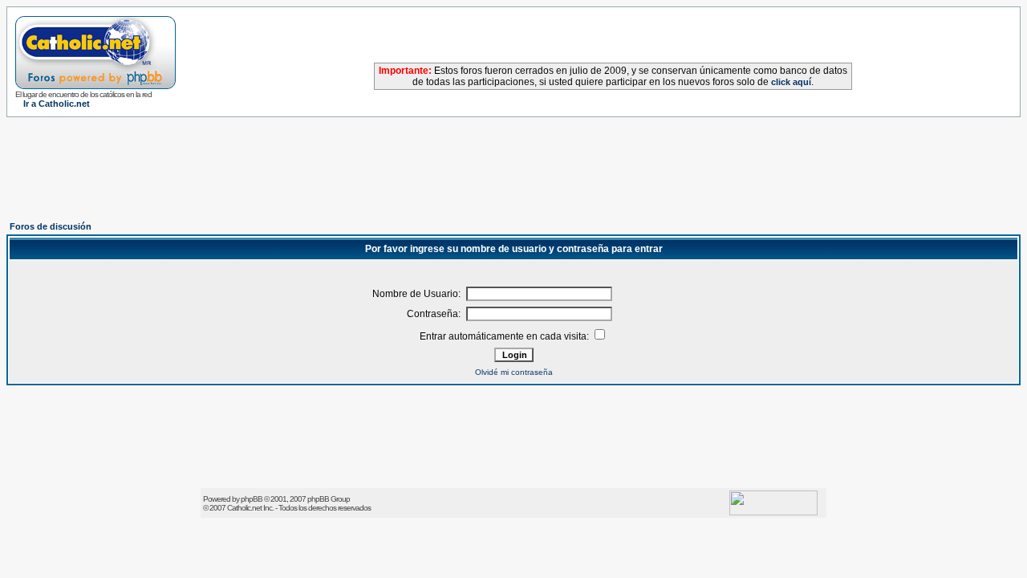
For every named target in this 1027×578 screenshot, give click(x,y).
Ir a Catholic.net (56, 103)
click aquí (791, 82)
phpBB (251, 499)
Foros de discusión (50, 226)
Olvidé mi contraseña (514, 372)
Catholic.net (244, 507)
